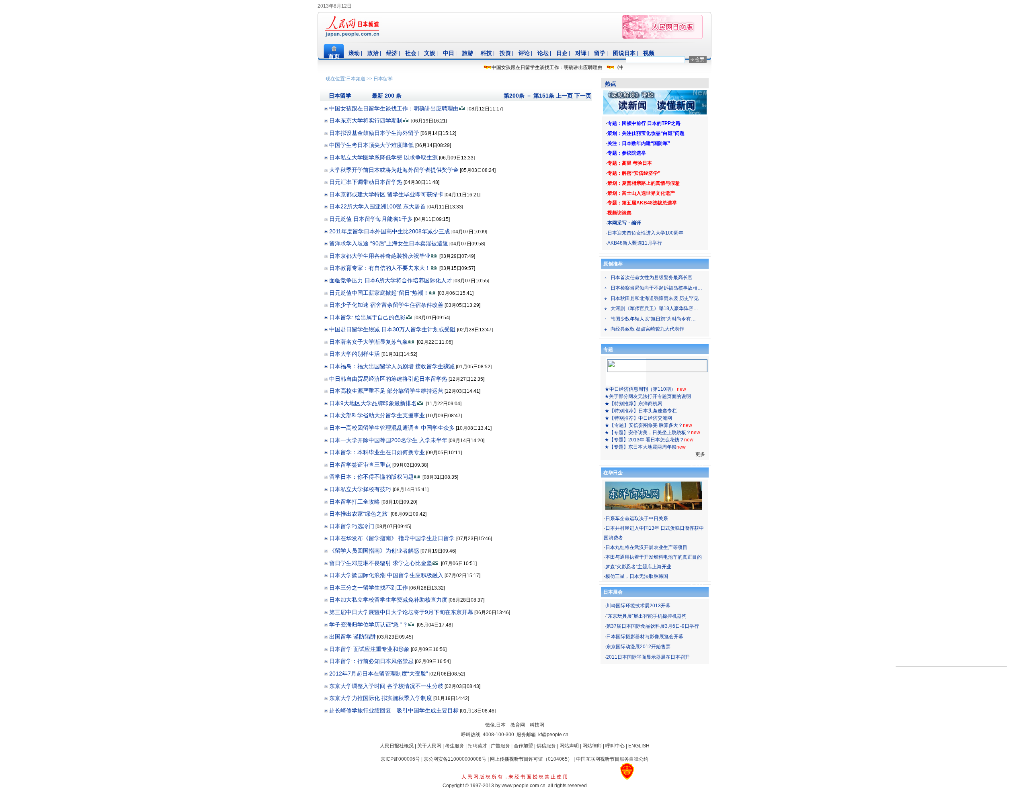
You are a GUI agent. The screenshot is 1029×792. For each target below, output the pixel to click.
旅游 (467, 53)
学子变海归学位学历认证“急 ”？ (368, 624)
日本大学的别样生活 (355, 354)
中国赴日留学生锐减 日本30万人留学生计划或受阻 (393, 329)
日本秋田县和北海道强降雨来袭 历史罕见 (655, 298)
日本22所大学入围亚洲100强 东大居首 (378, 206)
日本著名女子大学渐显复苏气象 (368, 342)
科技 (486, 53)
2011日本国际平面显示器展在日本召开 (648, 657)
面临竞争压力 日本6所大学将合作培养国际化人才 (390, 280)
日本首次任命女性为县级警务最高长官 (652, 277)
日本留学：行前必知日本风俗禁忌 (371, 661)
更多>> (697, 464)
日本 (501, 725)
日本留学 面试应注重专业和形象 (369, 649)
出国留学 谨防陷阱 (352, 636)
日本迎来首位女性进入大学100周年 (645, 233)
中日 (448, 53)
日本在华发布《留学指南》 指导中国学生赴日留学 (392, 538)
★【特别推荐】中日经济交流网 (638, 418)
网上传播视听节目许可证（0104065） (531, 759)
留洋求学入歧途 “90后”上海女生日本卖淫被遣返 (388, 243)
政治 (373, 53)
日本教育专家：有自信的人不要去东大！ (379, 268)
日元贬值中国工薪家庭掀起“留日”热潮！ (379, 293)
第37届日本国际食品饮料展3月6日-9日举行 (652, 626)
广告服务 (500, 746)
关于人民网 (429, 746)
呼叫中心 (615, 746)
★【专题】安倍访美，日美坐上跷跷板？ (648, 432)
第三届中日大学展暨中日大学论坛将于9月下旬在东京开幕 (401, 612)
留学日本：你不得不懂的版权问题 (371, 477)
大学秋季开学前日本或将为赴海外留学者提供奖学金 (394, 170)
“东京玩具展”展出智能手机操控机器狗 (646, 616)
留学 (599, 53)
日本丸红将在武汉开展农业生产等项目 (646, 547)
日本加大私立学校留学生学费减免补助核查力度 (388, 599)
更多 (700, 454)
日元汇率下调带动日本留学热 (365, 182)
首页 (334, 56)
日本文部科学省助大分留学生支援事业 (377, 415)
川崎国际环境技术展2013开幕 (638, 605)
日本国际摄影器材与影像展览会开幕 (644, 636)
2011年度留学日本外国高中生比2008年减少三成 (390, 231)
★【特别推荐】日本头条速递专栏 (641, 411)
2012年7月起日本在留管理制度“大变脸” (378, 673)
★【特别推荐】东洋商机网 (633, 403)
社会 (410, 53)
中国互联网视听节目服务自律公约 (612, 759)
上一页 (564, 95)
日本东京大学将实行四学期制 (365, 120)
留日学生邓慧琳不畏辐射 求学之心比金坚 (380, 563)
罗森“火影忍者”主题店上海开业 (638, 567)
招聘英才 (477, 746)
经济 (392, 53)
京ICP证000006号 (400, 759)
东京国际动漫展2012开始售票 (638, 646)
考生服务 (454, 746)
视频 (648, 53)
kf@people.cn (553, 734)
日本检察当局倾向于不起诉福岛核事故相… (656, 288)
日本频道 (355, 79)
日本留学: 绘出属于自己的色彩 (367, 317)
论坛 (543, 53)
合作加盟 (523, 746)
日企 (562, 53)
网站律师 (592, 746)
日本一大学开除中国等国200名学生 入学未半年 (388, 440)
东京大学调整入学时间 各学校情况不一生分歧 (386, 686)
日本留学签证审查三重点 (360, 464)
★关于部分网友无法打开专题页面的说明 (648, 396)
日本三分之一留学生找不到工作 (368, 587)
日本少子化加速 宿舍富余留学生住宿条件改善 (386, 305)
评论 (524, 53)
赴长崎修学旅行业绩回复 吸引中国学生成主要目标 (394, 710)
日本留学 (383, 79)
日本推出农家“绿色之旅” (359, 513)
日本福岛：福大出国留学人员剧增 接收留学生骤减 (392, 366)
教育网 (517, 725)
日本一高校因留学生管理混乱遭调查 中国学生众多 (392, 428)
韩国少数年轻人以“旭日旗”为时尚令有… (653, 319)
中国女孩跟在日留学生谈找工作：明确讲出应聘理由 (535, 67)
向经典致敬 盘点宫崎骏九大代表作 (647, 329)
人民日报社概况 (397, 746)
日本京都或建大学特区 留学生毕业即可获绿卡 (386, 194)
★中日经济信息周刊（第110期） (641, 389)
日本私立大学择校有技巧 (361, 489)
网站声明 (569, 746)
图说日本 (624, 53)
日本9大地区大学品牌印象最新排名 (373, 403)
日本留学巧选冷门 (351, 526)
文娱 (429, 53)
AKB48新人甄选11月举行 (634, 243)
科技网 (537, 725)
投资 (505, 53)
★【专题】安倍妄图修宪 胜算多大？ (644, 425)
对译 (580, 53)
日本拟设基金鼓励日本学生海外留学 (374, 133)
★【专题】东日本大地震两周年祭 (640, 447)
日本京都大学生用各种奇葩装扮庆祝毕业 (379, 256)
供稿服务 (546, 746)
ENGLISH (639, 746)
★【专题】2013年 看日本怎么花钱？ (644, 440)
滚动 (354, 53)
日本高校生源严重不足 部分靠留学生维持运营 (386, 391)
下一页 (582, 95)
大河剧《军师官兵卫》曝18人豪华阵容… (654, 308)
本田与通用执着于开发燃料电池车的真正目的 (653, 557)
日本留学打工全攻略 (355, 501)
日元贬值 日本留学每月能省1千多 (371, 219)
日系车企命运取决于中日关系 (636, 518)
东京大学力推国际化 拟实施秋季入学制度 (380, 698)
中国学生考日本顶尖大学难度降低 (372, 145)
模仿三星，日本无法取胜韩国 (636, 576)
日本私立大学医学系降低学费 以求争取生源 (383, 157)
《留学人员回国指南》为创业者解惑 (374, 550)
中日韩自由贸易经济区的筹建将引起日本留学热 (388, 379)
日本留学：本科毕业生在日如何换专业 (377, 452)
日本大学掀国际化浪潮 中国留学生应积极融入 (386, 575)
